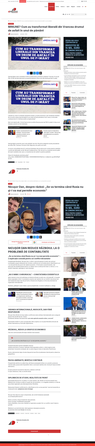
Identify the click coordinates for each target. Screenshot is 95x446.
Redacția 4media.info (14, 34)
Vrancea (27, 162)
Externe (62, 6)
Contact (78, 6)
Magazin (73, 6)
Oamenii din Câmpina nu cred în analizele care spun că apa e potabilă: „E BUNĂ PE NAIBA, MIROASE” (47, 1)
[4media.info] (13, 10)
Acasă (46, 6)
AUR (16, 162)
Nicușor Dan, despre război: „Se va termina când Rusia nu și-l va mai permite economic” (79, 99)
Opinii (68, 6)
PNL (24, 162)
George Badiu (20, 162)
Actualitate (51, 6)
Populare (73, 92)
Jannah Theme (21, 444)
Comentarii (82, 92)
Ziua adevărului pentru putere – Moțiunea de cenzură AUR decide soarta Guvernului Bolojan (79, 121)
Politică (57, 6)
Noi (66, 92)
